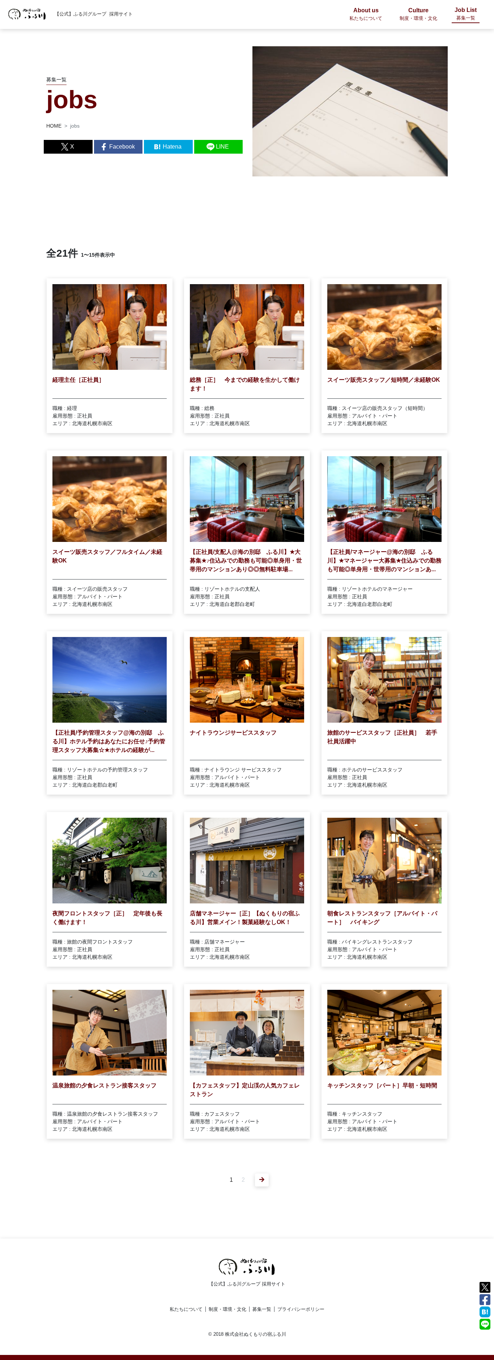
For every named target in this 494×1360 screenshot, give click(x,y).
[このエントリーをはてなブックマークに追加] (485, 1311)
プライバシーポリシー (300, 1309)
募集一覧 (261, 1309)
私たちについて (186, 1309)
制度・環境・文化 (227, 1309)
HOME (53, 126)
